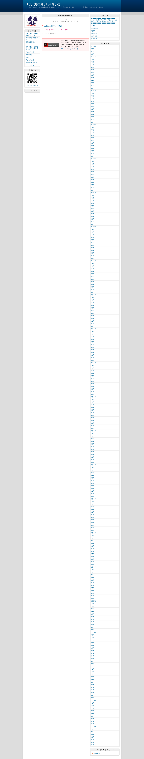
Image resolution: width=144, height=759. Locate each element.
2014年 (93, 431)
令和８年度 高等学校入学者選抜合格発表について (32, 47)
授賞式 (28, 57)
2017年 (93, 329)
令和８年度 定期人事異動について (32, 34)
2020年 (93, 227)
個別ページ (53, 33)
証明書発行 (94, 39)
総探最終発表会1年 (31, 62)
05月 (92, 78)
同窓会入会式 (30, 60)
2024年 (93, 91)
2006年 (93, 700)
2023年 (93, 125)
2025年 (93, 57)
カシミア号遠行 (30, 65)
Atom (98, 753)
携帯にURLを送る (32, 85)
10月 (92, 64)
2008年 (93, 632)
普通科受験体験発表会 (32, 38)
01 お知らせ (45, 33)
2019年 (93, 261)
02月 (92, 51)
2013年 (93, 465)
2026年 (93, 46)
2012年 (93, 499)
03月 (92, 49)
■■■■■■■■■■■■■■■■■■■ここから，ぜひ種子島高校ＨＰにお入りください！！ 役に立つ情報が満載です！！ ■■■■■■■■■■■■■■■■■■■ (104, 20)
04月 (92, 80)
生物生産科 (94, 28)
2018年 (93, 295)
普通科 (93, 25)
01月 (92, 54)
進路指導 (94, 36)
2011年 (93, 533)
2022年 (93, 159)
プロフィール (32, 90)
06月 (92, 75)
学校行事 (94, 33)
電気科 (93, 31)
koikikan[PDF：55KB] (53, 26)
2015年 (93, 397)
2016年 (93, 363)
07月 (92, 72)
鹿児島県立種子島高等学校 (43, 4)
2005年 (93, 726)
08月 (92, 70)
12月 (92, 59)
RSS (94, 753)
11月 (92, 62)
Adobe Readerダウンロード (69, 49)
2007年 (93, 666)
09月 (92, 67)
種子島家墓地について (32, 42)
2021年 (93, 193)
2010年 (93, 567)
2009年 (93, 601)
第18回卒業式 (30, 52)
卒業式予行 (29, 55)
